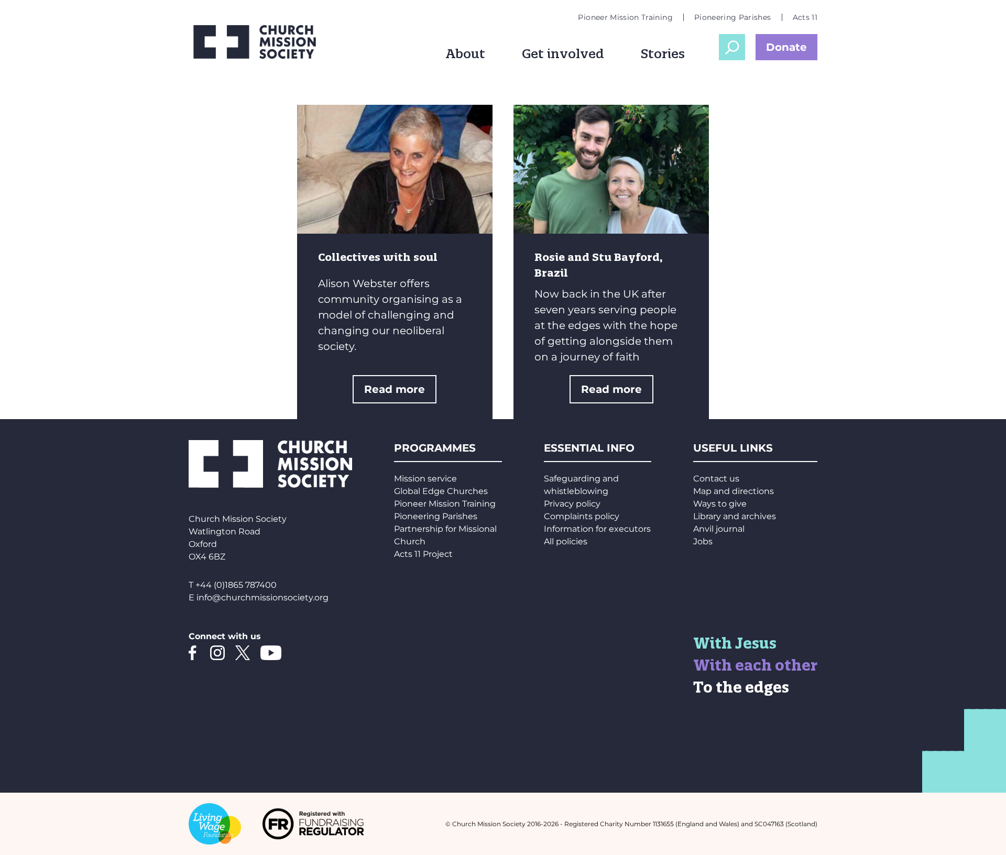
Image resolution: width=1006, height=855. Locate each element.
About (465, 53)
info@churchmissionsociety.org (262, 597)
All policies (565, 541)
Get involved (563, 53)
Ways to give (720, 504)
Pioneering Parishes (732, 17)
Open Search (732, 47)
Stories (663, 53)
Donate (786, 47)
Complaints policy (581, 516)
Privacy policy (572, 504)
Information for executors (597, 529)
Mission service (425, 479)
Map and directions (733, 491)
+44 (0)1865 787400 (236, 585)
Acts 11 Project (423, 554)
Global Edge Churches (441, 491)
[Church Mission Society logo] (262, 42)
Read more (394, 389)
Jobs (703, 541)
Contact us (716, 479)
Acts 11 (805, 17)
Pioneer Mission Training (625, 17)
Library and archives (734, 516)
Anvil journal (719, 529)
